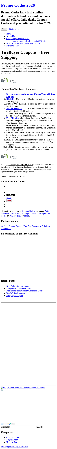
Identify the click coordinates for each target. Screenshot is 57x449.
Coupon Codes (28, 211)
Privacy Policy (12, 46)
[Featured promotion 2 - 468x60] (9, 160)
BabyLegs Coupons (14, 295)
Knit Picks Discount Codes (17, 286)
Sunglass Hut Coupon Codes (18, 288)
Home (9, 34)
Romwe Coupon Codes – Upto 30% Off (29, 41)
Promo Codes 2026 (18, 5)
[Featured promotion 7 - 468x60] (9, 84)
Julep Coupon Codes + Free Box (16, 226)
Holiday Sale (11, 442)
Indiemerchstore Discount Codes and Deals (24, 291)
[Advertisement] (11, 344)
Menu (4, 29)
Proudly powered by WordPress (14, 447)
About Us (10, 36)
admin (26, 216)
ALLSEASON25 (14, 108)
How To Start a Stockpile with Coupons (23, 43)
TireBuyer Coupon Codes (25, 213)
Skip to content (14, 29)
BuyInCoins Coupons (15, 293)
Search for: (5, 427)
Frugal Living (12, 440)
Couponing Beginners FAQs (18, 38)
